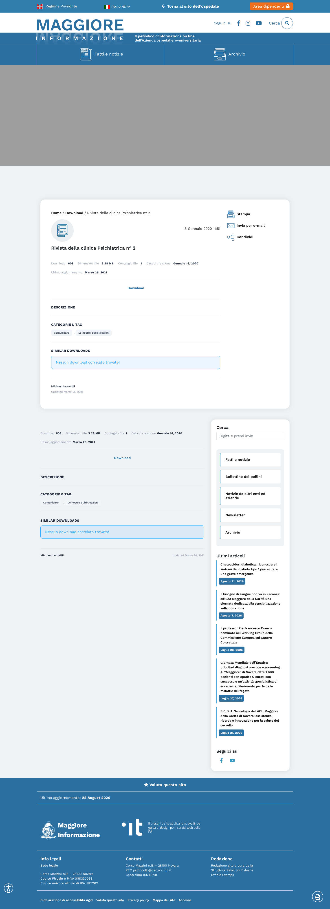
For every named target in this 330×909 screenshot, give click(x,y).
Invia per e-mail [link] (251, 225)
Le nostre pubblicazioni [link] (93, 332)
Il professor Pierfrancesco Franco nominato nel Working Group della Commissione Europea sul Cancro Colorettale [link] (246, 635)
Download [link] (74, 213)
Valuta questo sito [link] (167, 785)
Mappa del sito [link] (164, 900)
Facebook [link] (238, 23)
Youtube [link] (259, 23)
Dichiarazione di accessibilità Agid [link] (66, 900)
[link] (57, 6)
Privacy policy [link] (138, 900)
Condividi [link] (245, 237)
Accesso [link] (185, 900)
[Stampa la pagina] (317, 896)
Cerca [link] (275, 23)
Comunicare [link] (61, 332)
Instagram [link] (248, 23)
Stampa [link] (243, 214)
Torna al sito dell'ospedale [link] (193, 6)
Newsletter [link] (235, 515)
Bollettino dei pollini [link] (243, 476)
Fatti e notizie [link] (109, 54)
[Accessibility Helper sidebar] (8, 888)
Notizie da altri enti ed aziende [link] (245, 496)
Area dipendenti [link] (268, 6)
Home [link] (56, 213)
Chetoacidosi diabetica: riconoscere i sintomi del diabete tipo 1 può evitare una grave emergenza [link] (249, 569)
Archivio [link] (236, 54)
